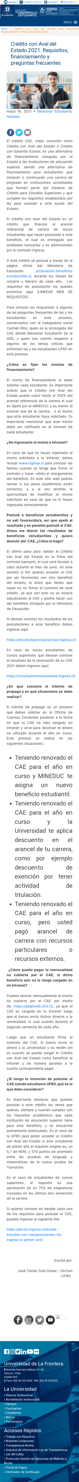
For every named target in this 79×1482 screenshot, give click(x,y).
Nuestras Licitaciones (19, 1441)
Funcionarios (14, 1421)
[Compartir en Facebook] (10, 132)
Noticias (13, 117)
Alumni (10, 1417)
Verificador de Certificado (22, 1472)
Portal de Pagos (16, 1467)
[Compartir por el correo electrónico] (27, 132)
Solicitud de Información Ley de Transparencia (36, 1450)
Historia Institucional (19, 1395)
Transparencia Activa (19, 1445)
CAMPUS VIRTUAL (33, 2)
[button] (68, 22)
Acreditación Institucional (22, 1399)
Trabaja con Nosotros (20, 1437)
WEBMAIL (13, 2)
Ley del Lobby (14, 1454)
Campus (11, 1404)
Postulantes (13, 1408)
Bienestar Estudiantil (54, 111)
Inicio (4, 29)
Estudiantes (13, 1413)
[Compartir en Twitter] (19, 132)
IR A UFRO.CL (70, 2)
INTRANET (53, 2)
